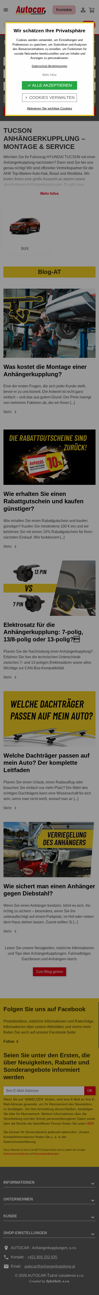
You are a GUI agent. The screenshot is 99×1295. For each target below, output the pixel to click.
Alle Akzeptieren (49, 85)
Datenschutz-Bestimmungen (49, 66)
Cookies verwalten (49, 97)
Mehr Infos (49, 75)
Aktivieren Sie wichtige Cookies (49, 108)
